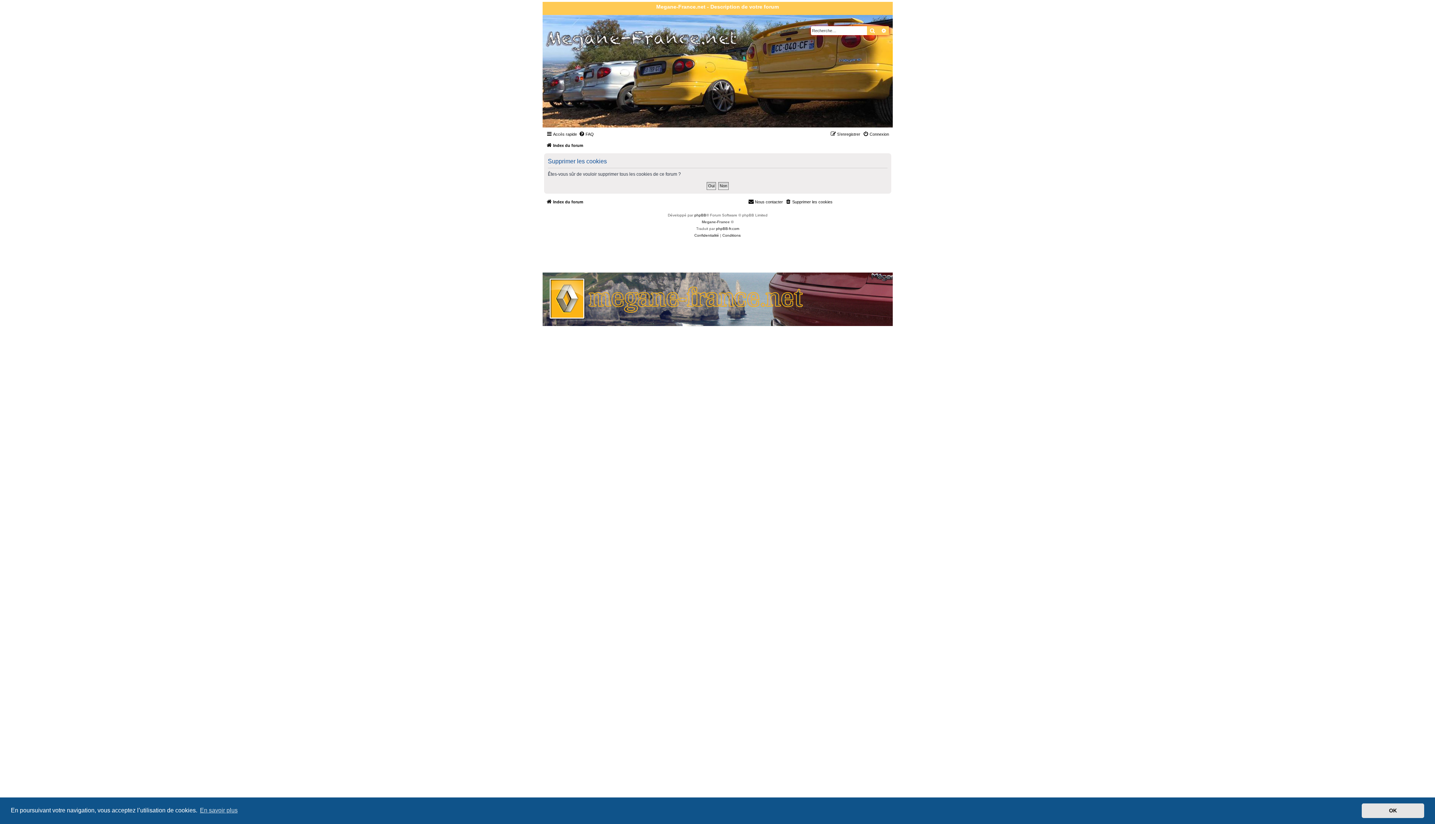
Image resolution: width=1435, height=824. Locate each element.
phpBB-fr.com (727, 229)
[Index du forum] (585, 89)
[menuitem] (586, 134)
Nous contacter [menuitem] (769, 202)
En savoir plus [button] (219, 810)
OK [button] (1393, 811)
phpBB (700, 215)
